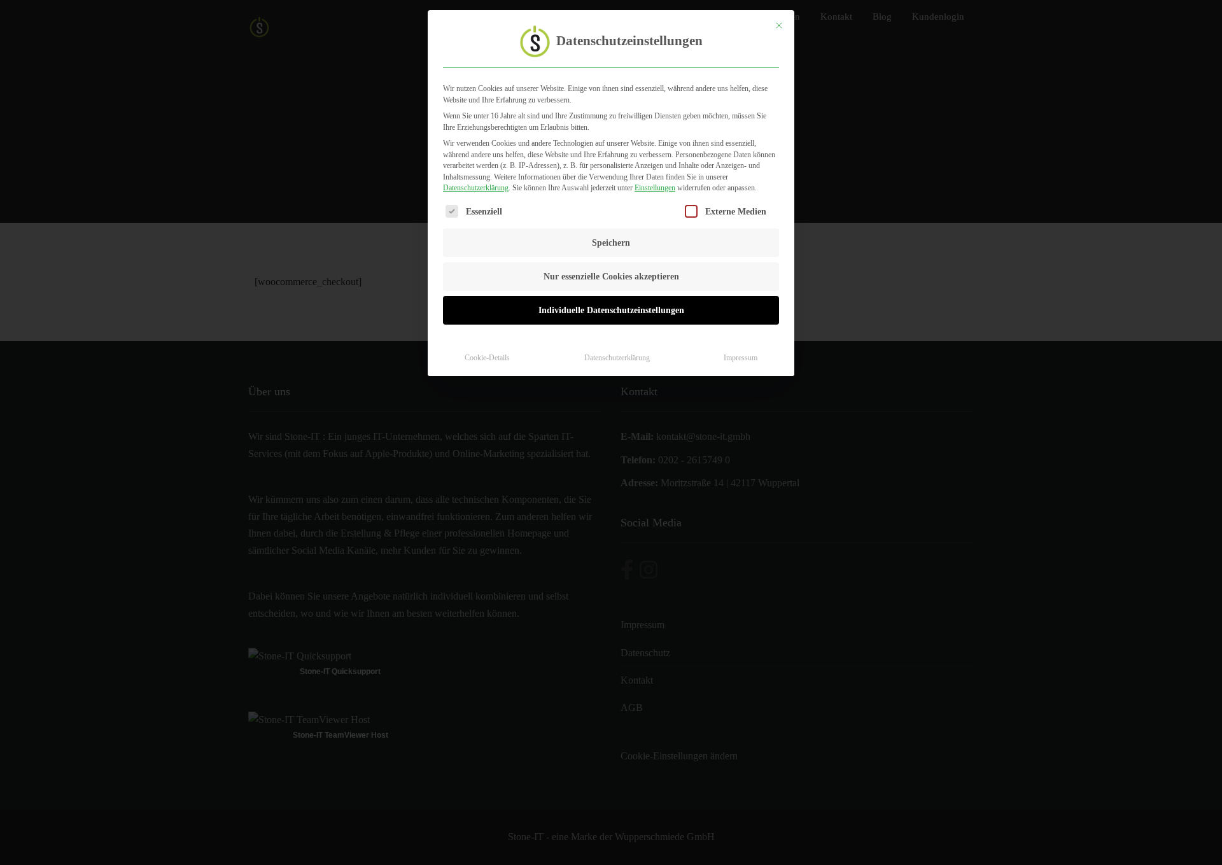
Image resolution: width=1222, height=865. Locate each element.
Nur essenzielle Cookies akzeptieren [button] (611, 276)
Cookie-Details (487, 357)
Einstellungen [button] (655, 187)
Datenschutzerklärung (476, 187)
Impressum (740, 357)
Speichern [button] (611, 243)
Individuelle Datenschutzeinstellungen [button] (611, 310)
